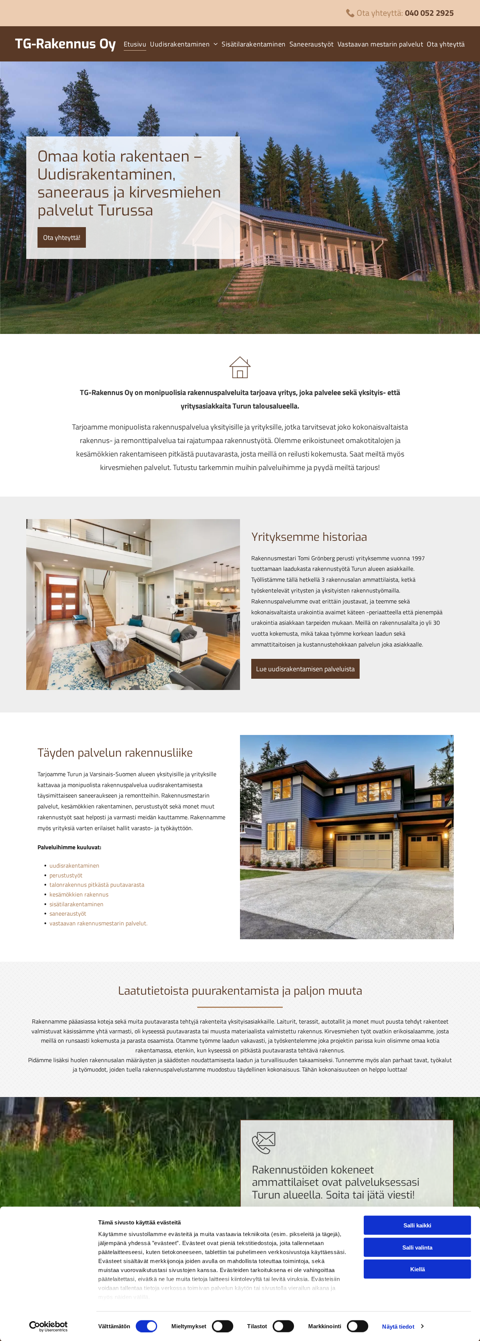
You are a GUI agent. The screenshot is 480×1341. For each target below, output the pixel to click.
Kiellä (417, 1269)
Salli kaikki (417, 1225)
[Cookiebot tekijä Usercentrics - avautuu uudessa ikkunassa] (48, 1326)
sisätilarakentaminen (77, 903)
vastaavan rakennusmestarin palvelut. (98, 923)
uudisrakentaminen (74, 865)
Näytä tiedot (398, 1326)
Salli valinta (417, 1247)
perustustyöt (66, 875)
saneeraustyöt (68, 913)
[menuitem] (133, 44)
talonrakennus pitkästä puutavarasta (97, 884)
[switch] (222, 1326)
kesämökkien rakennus (79, 894)
